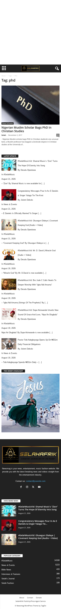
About (21, 597)
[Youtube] (39, 487)
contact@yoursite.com (35, 481)
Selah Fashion (7, 583)
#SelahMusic (9, 174)
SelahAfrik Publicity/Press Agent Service (31, 601)
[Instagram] (28, 487)
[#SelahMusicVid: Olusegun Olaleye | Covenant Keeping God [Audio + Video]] (8, 539)
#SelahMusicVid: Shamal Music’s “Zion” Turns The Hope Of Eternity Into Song (38, 508)
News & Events (7, 123)
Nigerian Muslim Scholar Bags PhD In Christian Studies (26, 129)
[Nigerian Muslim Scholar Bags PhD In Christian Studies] (30, 105)
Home (3, 76)
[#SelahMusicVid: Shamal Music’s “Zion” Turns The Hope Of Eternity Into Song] (8, 510)
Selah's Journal (8, 578)
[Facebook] (22, 487)
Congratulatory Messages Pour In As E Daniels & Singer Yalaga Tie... (37, 522)
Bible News (6, 570)
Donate (39, 597)
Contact (30, 597)
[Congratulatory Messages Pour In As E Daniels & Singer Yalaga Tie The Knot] (8, 525)
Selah (3, 135)
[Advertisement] (30, 32)
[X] (34, 487)
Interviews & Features (10, 574)
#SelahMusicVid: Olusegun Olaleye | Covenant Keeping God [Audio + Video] (38, 537)
